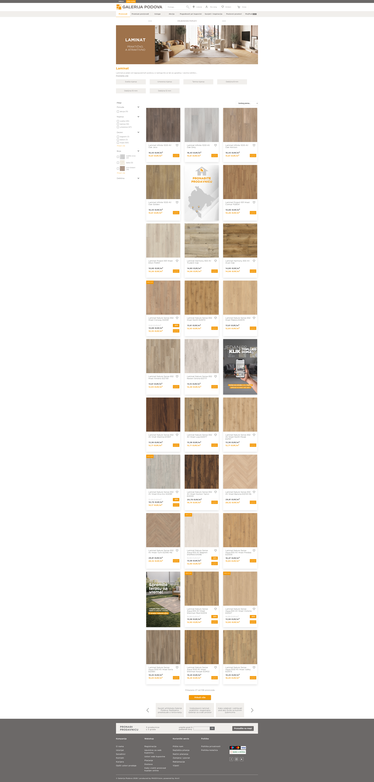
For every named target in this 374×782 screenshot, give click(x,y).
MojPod (248, 14)
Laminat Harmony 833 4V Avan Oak (237, 262)
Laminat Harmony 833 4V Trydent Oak (199, 262)
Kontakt (120, 758)
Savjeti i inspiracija (213, 14)
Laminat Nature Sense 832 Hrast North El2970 (199, 319)
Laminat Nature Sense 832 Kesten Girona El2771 (199, 377)
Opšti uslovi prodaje (126, 766)
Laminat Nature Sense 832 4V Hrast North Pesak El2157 (238, 437)
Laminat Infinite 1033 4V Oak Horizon (236, 146)
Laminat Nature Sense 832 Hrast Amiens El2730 (161, 377)
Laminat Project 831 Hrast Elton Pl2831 (160, 262)
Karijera (120, 762)
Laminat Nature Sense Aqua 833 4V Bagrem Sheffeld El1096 (197, 552)
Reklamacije (179, 762)
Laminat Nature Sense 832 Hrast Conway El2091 (161, 319)
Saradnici (120, 754)
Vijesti (176, 766)
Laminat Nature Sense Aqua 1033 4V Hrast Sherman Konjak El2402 (198, 669)
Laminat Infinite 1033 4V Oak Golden (159, 203)
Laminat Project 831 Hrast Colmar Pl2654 (237, 203)
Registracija (150, 746)
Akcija (172, 14)
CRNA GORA (131, 1)
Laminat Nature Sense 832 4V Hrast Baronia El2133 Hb (238, 493)
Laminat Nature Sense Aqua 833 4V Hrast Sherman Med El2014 (197, 611)
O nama (120, 746)
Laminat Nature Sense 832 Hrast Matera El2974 (238, 319)
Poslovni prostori (234, 14)
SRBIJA (121, 1)
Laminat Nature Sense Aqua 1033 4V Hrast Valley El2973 (238, 669)
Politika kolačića (209, 750)
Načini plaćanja (180, 754)
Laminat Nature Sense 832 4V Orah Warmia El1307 (161, 436)
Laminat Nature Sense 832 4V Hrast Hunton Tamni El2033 (199, 494)
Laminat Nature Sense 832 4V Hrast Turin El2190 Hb (161, 551)
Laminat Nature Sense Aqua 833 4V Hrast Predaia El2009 (238, 552)
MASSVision (157, 778)
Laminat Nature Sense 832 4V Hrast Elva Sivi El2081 (161, 493)
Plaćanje (148, 760)
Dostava (148, 764)
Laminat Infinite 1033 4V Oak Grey (198, 146)
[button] (254, 710)
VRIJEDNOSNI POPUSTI (187, 21)
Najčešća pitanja (181, 750)
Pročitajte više (122, 76)
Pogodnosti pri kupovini (191, 14)
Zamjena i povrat (181, 758)
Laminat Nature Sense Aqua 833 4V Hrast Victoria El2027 (238, 611)
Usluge (157, 14)
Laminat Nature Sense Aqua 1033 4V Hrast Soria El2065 (160, 669)
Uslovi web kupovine (154, 756)
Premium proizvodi (140, 14)
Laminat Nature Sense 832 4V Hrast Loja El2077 (199, 436)
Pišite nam (178, 746)
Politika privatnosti (211, 746)
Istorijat (120, 750)
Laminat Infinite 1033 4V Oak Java (159, 146)
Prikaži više (200, 697)
